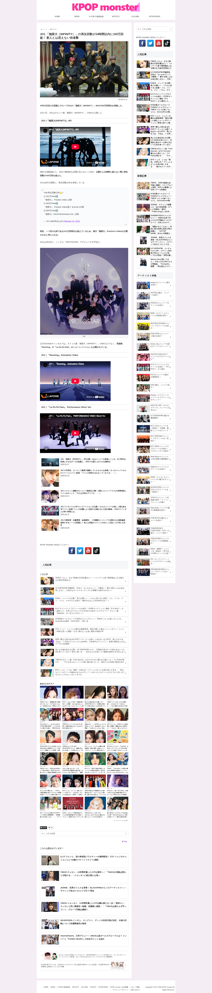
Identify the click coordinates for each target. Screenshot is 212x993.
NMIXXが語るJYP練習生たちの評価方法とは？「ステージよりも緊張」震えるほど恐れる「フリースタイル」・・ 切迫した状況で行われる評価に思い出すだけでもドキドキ (95, 794)
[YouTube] (88, 550)
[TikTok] (96, 550)
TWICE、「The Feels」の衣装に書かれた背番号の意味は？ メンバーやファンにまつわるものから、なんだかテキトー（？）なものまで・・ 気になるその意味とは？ (117, 772)
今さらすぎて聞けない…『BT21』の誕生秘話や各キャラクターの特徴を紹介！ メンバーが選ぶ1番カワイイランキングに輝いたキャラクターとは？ (50, 794)
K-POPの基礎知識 (63, 987)
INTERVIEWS (103, 987)
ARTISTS (75, 987)
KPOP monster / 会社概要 (119, 987)
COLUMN (84, 987)
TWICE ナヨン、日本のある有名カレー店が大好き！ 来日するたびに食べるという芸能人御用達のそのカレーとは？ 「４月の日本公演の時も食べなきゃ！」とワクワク (50, 772)
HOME (46, 987)
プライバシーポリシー (120, 990)
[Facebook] (71, 550)
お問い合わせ (135, 990)
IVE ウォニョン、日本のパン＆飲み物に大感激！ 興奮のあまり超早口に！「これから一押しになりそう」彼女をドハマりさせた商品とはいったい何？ (117, 728)
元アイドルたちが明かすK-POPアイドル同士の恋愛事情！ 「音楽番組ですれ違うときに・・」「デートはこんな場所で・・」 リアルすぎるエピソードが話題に (50, 817)
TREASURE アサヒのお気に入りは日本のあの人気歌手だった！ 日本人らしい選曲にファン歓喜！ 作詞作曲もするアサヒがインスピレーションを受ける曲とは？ (50, 750)
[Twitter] (80, 550)
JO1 (51, 827)
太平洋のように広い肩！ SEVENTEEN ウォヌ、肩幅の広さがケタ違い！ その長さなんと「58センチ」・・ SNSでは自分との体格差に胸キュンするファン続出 (72, 750)
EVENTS (93, 987)
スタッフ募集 (135, 987)
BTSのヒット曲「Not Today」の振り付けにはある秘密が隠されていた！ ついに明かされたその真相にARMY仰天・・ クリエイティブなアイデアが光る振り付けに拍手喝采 (117, 794)
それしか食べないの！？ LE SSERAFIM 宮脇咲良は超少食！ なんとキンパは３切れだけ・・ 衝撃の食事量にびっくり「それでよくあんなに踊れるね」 (73, 772)
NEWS (44, 827)
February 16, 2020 (72, 221)
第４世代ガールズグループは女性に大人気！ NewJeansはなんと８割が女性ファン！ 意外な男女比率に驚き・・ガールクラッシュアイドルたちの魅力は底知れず (117, 817)
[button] (126, 833)
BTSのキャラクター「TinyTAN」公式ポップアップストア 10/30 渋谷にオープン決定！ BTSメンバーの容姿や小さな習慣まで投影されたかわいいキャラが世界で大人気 (117, 750)
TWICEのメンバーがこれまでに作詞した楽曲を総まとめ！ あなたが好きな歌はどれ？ (72, 726)
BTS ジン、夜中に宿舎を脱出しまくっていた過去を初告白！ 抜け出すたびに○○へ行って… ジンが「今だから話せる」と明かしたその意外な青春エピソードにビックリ (95, 772)
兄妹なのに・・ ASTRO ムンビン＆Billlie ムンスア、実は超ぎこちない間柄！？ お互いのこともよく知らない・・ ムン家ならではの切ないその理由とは (95, 728)
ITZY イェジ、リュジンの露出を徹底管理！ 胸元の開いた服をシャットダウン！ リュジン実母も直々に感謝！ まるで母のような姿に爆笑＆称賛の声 (95, 750)
